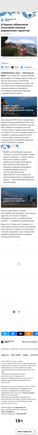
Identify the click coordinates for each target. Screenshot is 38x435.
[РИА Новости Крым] (8, 20)
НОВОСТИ (5, 355)
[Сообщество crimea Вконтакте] (13, 334)
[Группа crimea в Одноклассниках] (28, 334)
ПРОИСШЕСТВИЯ (26, 349)
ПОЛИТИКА (5, 349)
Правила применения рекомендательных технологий (16, 381)
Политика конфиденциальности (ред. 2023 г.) (17, 378)
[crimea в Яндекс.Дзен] (21, 334)
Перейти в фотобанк (27, 58)
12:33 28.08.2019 (6, 34)
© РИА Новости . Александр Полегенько (11, 58)
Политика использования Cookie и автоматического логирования (13, 375)
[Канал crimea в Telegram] (5, 334)
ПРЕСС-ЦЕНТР (16, 355)
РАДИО (25, 355)
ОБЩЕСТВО (14, 349)
